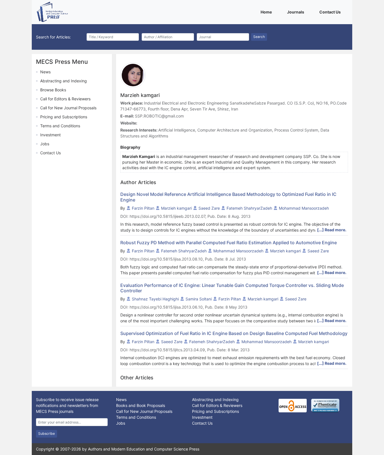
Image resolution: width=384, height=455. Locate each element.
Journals (296, 11)
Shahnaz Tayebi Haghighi (155, 298)
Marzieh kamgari (176, 208)
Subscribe (46, 433)
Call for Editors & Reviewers (65, 98)
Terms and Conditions (60, 125)
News (45, 71)
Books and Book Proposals (140, 405)
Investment (50, 134)
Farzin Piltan (143, 208)
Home (267, 11)
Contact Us (331, 11)
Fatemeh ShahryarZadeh (249, 208)
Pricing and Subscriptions (63, 116)
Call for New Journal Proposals (68, 107)
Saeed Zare (209, 208)
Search (259, 37)
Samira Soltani (199, 298)
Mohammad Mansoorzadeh (304, 208)
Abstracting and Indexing (63, 80)
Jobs (44, 143)
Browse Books (53, 89)
